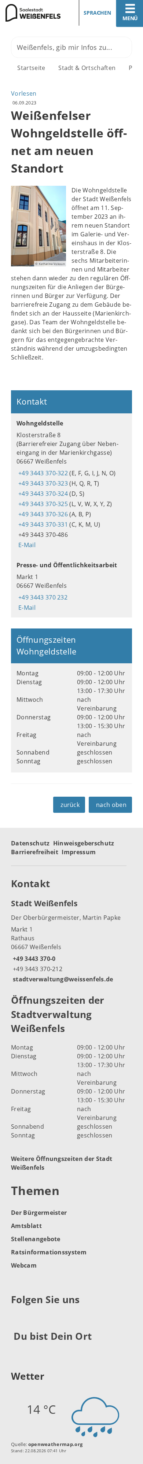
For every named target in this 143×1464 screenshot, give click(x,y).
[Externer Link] (18, 1317)
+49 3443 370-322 (42, 473)
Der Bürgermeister (39, 1213)
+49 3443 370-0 (33, 959)
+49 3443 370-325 (42, 504)
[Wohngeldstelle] (71, 484)
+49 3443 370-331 (42, 524)
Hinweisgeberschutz (83, 843)
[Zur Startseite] (33, 12)
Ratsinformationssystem (49, 1252)
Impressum (79, 852)
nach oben (111, 805)
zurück (70, 805)
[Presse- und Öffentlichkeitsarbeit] (71, 586)
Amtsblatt (26, 1226)
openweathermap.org (55, 1444)
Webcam (24, 1265)
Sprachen (97, 12)
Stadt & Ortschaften (86, 68)
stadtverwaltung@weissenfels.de (62, 979)
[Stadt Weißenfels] (71, 941)
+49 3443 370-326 (42, 514)
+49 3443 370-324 (42, 494)
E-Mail (26, 545)
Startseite (31, 68)
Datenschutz (30, 843)
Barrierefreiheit (34, 852)
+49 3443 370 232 (41, 597)
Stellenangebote (35, 1239)
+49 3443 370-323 (42, 483)
